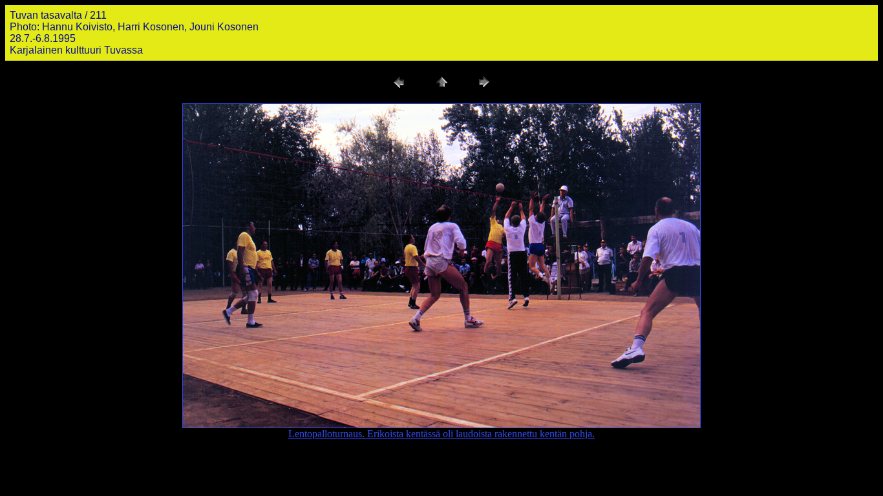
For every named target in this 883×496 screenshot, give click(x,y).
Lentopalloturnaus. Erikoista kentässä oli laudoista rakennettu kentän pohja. (441, 433)
